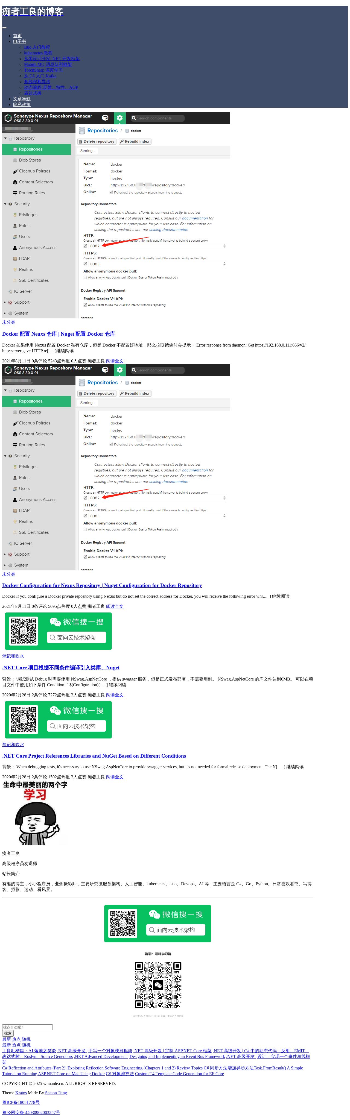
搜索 (7, 1033)
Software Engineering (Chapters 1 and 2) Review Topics (154, 1068)
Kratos (21, 1092)
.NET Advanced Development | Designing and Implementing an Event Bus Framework (149, 1056)
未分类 (8, 322)
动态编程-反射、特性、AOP (51, 87)
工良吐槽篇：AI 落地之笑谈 (29, 1050)
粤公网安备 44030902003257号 (31, 1112)
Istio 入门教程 (37, 47)
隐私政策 (22, 104)
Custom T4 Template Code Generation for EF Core (179, 1073)
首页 (17, 35)
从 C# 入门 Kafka (40, 76)
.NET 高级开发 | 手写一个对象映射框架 (94, 1050)
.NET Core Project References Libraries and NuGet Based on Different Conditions (94, 756)
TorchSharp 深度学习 (43, 70)
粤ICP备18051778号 (21, 1102)
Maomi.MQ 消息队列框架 (48, 64)
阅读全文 (115, 361)
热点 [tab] (16, 1039)
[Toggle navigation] (4, 27)
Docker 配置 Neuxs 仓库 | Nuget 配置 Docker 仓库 (58, 334)
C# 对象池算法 (120, 1073)
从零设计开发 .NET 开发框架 (52, 58)
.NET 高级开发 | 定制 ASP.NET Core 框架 (172, 1050)
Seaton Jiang (56, 1092)
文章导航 (22, 98)
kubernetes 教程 (38, 53)
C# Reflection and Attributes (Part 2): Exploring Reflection (53, 1068)
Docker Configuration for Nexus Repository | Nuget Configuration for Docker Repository (102, 585)
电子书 (19, 41)
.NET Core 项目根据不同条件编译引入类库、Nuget (60, 667)
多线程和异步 (37, 81)
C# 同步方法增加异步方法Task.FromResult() (245, 1068)
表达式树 (33, 93)
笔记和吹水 (13, 656)
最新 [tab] (6, 1039)
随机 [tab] (26, 1039)
